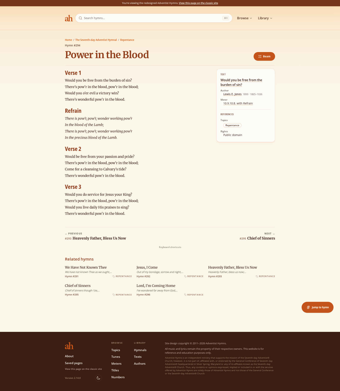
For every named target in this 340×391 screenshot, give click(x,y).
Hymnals (140, 350)
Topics (115, 350)
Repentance (127, 40)
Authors (139, 363)
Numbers (118, 377)
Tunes (115, 357)
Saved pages (73, 363)
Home (68, 40)
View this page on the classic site (198, 3)
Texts (137, 357)
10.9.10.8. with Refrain (238, 103)
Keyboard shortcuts (170, 247)
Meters (116, 363)
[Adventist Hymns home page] (69, 18)
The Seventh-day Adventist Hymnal (96, 40)
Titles (115, 370)
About (69, 356)
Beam (266, 56)
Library (263, 18)
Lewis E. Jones (232, 94)
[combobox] (152, 18)
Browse (243, 18)
